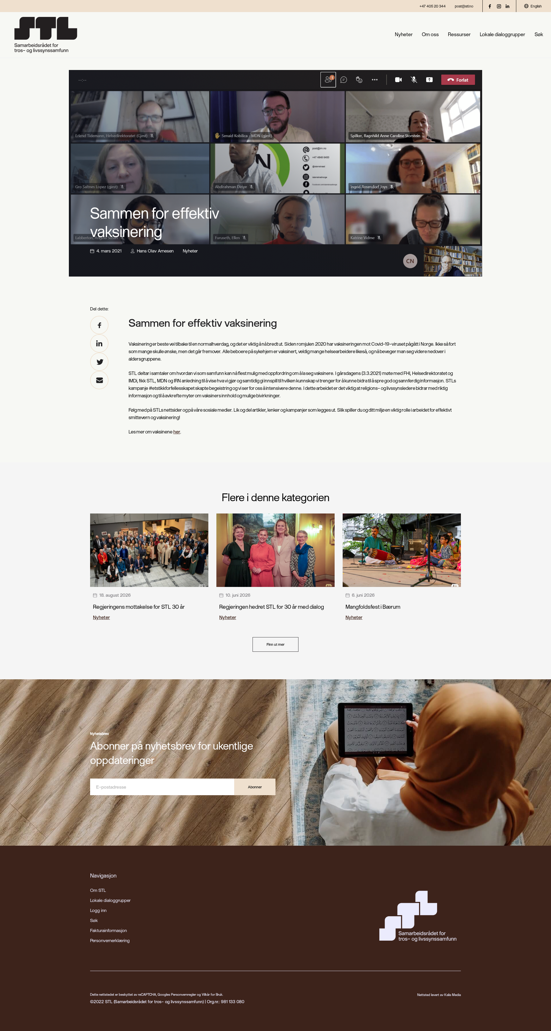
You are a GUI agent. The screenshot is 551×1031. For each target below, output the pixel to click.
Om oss (430, 34)
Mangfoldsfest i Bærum (373, 606)
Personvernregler (183, 994)
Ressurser (459, 34)
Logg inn (98, 910)
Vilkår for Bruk (212, 994)
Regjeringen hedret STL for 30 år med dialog (271, 606)
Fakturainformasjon (108, 930)
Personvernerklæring (110, 940)
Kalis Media (452, 995)
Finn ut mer (275, 644)
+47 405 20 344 (433, 6)
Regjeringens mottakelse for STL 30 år (139, 606)
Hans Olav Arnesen (155, 251)
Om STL (98, 890)
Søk (539, 34)
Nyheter (404, 34)
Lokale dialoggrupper (502, 34)
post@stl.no (464, 6)
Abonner (255, 787)
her (176, 432)
